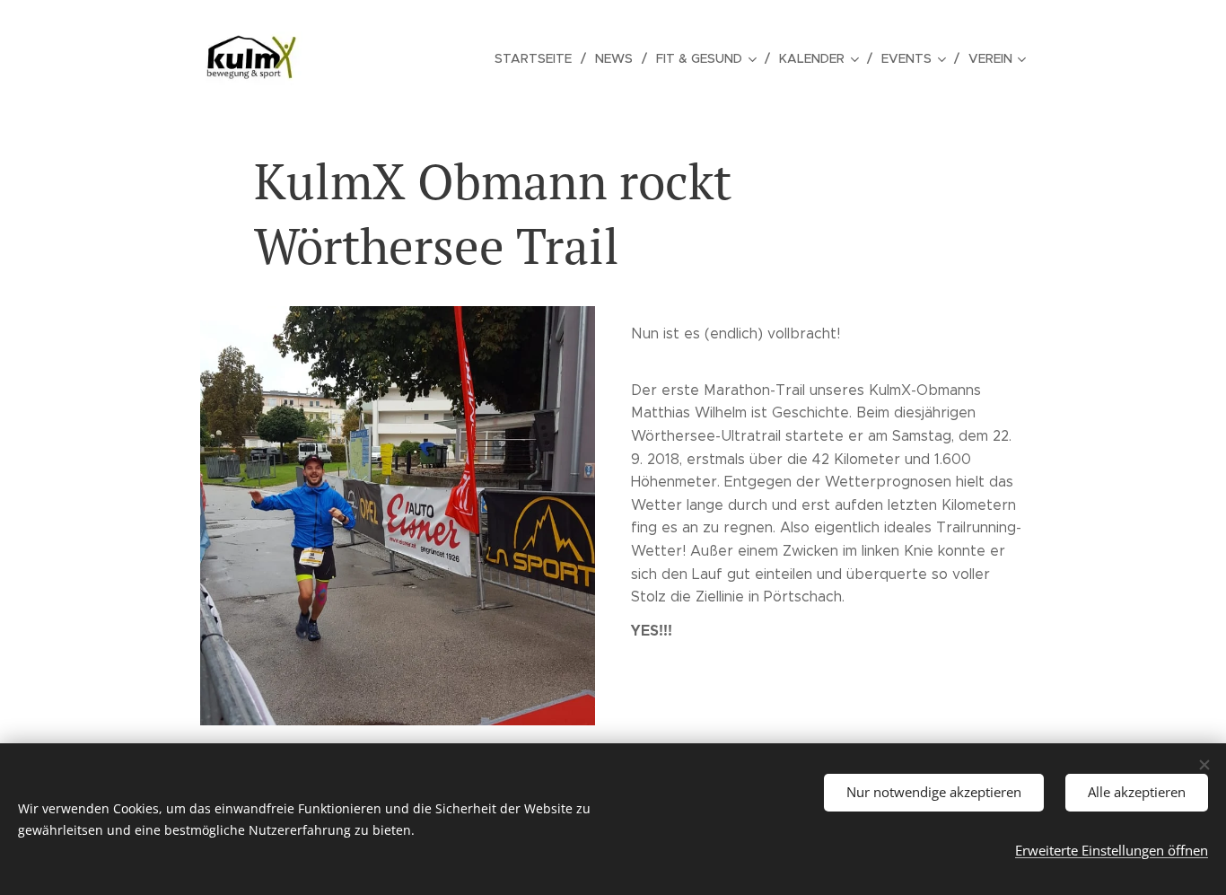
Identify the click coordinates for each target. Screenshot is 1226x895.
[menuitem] (538, 58)
